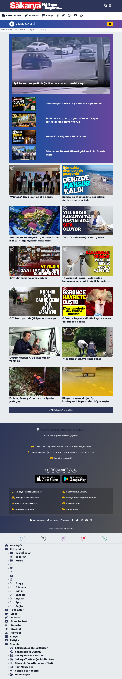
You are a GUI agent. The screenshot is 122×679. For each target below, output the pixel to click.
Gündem (20, 587)
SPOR (22, 29)
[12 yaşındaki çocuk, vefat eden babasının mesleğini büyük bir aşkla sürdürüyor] (87, 261)
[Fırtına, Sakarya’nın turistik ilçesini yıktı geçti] (34, 381)
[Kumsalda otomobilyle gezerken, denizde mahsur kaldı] (87, 180)
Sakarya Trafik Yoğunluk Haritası (81, 498)
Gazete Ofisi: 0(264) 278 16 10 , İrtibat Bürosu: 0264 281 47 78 (63, 452)
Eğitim (19, 591)
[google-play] (75, 479)
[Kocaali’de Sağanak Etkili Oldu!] (27, 137)
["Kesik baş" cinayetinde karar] (87, 342)
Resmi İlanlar (13, 15)
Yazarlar (33, 15)
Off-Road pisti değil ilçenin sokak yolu (33, 318)
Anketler (15, 632)
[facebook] (22, 538)
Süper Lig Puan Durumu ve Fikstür (35, 663)
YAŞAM (32, 29)
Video (14, 614)
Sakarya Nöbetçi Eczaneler (29, 492)
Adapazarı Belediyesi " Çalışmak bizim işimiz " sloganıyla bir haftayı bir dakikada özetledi (34, 239)
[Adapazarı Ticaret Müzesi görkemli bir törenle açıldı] (27, 153)
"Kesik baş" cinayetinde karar (81, 359)
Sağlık (19, 606)
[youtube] (83, 538)
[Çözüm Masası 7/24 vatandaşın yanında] (34, 341)
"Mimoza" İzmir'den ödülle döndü (31, 197)
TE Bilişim (68, 529)
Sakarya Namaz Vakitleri (27, 498)
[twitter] (43, 538)
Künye (49, 15)
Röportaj (15, 625)
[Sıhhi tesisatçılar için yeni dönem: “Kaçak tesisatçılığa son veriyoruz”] (27, 120)
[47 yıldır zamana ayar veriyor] (34, 261)
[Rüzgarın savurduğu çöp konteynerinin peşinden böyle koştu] (87, 381)
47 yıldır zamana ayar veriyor (28, 278)
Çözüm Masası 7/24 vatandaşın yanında (29, 359)
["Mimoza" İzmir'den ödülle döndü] (34, 180)
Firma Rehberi (18, 621)
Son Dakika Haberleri (25, 509)
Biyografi (16, 629)
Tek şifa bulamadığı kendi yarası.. (83, 237)
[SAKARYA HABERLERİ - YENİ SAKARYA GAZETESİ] (35, 6)
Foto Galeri (17, 610)
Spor (18, 602)
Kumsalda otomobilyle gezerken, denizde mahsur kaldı (83, 199)
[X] (53, 470)
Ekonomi (20, 594)
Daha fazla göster (61, 410)
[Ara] (105, 6)
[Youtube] (63, 470)
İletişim (14, 640)
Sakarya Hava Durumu (76, 492)
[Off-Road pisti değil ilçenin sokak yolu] (34, 301)
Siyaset (19, 598)
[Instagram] (58, 470)
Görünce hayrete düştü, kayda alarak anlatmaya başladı (86, 320)
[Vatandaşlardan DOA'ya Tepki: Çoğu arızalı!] (27, 104)
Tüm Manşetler (73, 503)
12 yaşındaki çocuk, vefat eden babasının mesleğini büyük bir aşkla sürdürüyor (85, 280)
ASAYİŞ (42, 29)
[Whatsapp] (69, 470)
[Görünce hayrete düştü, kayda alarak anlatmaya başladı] (87, 301)
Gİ (15, 29)
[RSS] (74, 470)
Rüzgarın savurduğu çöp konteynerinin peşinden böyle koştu (85, 400)
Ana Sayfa (16, 545)
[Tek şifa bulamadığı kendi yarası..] (87, 221)
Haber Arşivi (72, 509)
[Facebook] (47, 470)
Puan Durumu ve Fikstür (26, 503)
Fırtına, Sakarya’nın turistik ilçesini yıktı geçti (31, 400)
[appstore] (47, 479)
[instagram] (63, 538)
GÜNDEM (6, 29)
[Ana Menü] (110, 6)
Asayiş (19, 583)
